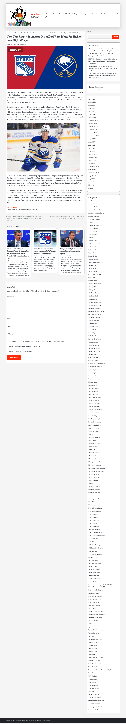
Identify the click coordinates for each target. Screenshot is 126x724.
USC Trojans (92, 682)
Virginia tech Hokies (94, 697)
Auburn (90, 238)
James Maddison (93, 400)
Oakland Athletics (94, 539)
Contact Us (95, 14)
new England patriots (95, 499)
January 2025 (92, 160)
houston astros (93, 376)
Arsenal (90, 222)
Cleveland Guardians (94, 305)
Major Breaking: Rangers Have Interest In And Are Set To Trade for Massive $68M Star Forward (45, 251)
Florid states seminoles (95, 351)
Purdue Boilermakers (94, 582)
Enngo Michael (21, 44)
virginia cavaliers (93, 694)
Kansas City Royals (94, 407)
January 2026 (92, 123)
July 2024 (91, 179)
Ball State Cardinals (94, 244)
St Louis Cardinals (94, 621)
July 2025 (91, 142)
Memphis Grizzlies (94, 443)
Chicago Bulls (92, 287)
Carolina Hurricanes (94, 274)
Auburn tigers (92, 241)
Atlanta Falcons (93, 231)
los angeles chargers (94, 422)
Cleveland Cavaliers (94, 302)
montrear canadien (94, 490)
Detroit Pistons (93, 327)
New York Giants (93, 514)
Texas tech (91, 654)
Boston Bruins (92, 256)
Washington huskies (94, 704)
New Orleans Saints (94, 511)
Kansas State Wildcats (95, 410)
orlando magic (92, 557)
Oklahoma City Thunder (96, 548)
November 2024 (93, 166)
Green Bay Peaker (94, 373)
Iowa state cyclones (94, 397)
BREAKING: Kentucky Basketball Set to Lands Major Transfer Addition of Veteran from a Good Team (102, 61)
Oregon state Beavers (95, 554)
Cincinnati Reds (93, 296)
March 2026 (92, 117)
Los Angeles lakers (94, 428)
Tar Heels (91, 636)
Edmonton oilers (93, 345)
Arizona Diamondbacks (95, 210)
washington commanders (96, 701)
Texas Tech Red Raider (95, 658)
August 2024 (92, 176)
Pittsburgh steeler (93, 576)
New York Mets (93, 523)
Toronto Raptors (93, 667)
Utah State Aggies (93, 685)
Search (89, 32)
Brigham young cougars (95, 262)
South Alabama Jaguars (95, 611)
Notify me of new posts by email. (20, 351)
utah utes (91, 691)
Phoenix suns (92, 566)
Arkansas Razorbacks (95, 219)
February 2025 (93, 157)
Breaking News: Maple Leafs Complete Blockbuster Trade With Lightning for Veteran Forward (102, 68)
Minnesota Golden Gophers (97, 468)
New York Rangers (12, 207)
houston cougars (93, 379)
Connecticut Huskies (94, 314)
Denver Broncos (93, 320)
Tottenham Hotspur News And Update (100, 670)
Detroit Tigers (92, 333)
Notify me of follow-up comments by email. (24, 346)
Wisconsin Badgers (94, 710)
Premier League (74, 14)
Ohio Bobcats (92, 542)
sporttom (35, 14)
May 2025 (91, 148)
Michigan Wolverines (95, 462)
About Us (103, 14)
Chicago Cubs (92, 290)
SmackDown (92, 608)
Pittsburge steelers (94, 569)
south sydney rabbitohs (95, 618)
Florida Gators (92, 354)
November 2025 (93, 130)
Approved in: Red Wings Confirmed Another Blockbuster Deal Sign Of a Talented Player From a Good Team (102, 75)
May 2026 (91, 111)
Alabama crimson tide (95, 204)
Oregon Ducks (92, 551)
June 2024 (91, 182)
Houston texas (92, 382)
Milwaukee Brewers (94, 465)
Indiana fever (92, 385)
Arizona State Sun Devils (96, 213)
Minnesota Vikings (94, 477)
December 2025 (93, 127)
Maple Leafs (92, 440)
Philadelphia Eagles (94, 560)
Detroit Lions (92, 324)
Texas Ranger (92, 648)
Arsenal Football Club (95, 225)
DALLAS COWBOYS (94, 317)
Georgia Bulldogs (93, 360)
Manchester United (94, 437)
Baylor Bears (92, 253)
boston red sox (93, 259)
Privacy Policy (45, 17)
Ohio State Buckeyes (94, 545)
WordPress (47, 720)
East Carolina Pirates (94, 339)
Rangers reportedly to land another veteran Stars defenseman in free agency (71, 251)
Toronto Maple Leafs (94, 664)
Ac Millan (91, 201)
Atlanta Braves (45, 14)
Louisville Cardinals (94, 431)
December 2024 (93, 163)
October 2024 (92, 170)
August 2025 (92, 139)
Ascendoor (33, 720)
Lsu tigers (91, 434)
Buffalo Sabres (92, 271)
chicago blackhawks (94, 284)
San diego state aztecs (95, 596)
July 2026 (91, 105)
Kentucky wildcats (94, 413)
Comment (11, 296)
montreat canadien (94, 493)
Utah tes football (93, 688)
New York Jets (93, 517)
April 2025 (91, 151)
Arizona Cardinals (94, 207)
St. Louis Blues (92, 624)
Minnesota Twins (93, 474)
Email (9, 326)
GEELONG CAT (93, 357)
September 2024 (93, 173)
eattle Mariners (93, 342)
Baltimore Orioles (93, 247)
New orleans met (93, 505)
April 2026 (91, 114)
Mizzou (90, 483)
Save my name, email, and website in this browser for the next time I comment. (37, 342)
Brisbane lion (92, 265)
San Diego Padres (93, 593)
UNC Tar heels (93, 676)
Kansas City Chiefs (94, 403)
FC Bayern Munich (94, 348)
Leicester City (92, 416)
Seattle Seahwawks (94, 605)
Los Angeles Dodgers (94, 425)
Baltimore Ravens (93, 250)
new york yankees (94, 529)
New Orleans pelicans (95, 508)
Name (9, 319)
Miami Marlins (92, 456)
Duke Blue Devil (93, 336)
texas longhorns (93, 645)
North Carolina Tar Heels (96, 533)
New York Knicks (93, 520)
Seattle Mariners (93, 602)
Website (10, 334)
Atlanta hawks (93, 234)
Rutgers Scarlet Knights (95, 590)
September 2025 (93, 136)
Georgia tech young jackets (96, 364)
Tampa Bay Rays (93, 633)
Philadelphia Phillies (94, 563)
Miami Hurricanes (94, 453)
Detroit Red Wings (94, 330)
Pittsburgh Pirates (94, 572)
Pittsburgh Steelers (94, 579)
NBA (65, 14)
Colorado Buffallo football (96, 311)
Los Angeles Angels (94, 419)
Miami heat (91, 450)
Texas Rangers (92, 651)
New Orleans (92, 502)
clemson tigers (92, 299)
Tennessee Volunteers (95, 639)
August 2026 (92, 102)
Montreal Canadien (94, 486)
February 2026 (93, 120)
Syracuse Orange (93, 627)
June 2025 (91, 145)
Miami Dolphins (57, 14)
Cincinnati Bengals (94, 293)
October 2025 (92, 133)
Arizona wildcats (93, 216)
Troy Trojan (92, 673)
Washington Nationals (95, 707)
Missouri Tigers (93, 480)
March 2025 (92, 154)
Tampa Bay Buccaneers (95, 630)
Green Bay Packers (94, 370)
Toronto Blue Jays (94, 661)
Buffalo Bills (92, 268)
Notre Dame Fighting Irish (96, 536)
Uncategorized (85, 14)
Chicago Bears (92, 281)
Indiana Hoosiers (93, 388)
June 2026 (91, 108)
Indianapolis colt (93, 391)
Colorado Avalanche (94, 308)
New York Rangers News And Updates (24, 209)
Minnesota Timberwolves (96, 471)
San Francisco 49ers (94, 599)
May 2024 (91, 185)
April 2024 (91, 188)
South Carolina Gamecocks (96, 614)
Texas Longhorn (93, 642)
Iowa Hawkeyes (93, 394)
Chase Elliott (92, 277)
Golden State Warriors (95, 367)
